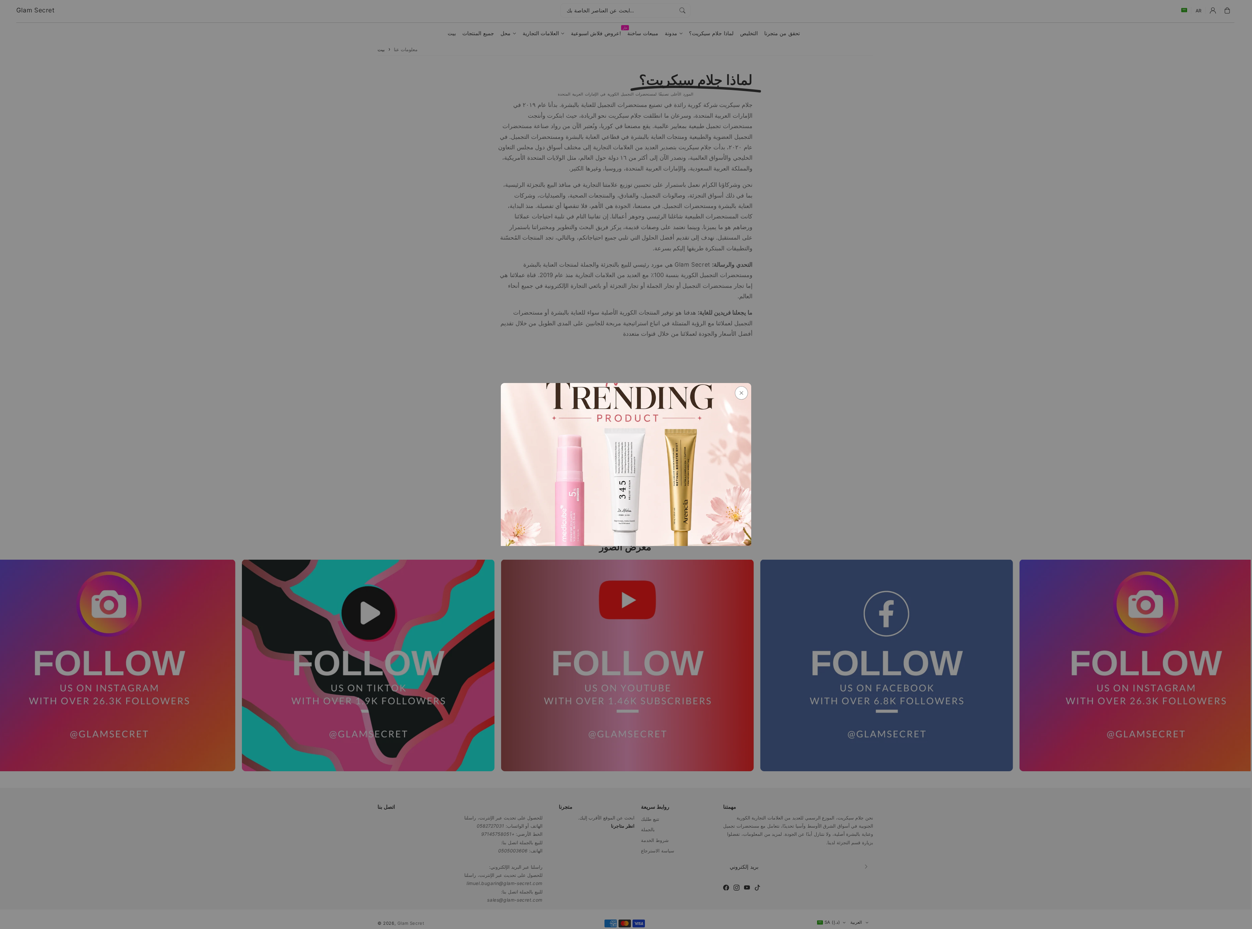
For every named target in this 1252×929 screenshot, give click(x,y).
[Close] (741, 393)
